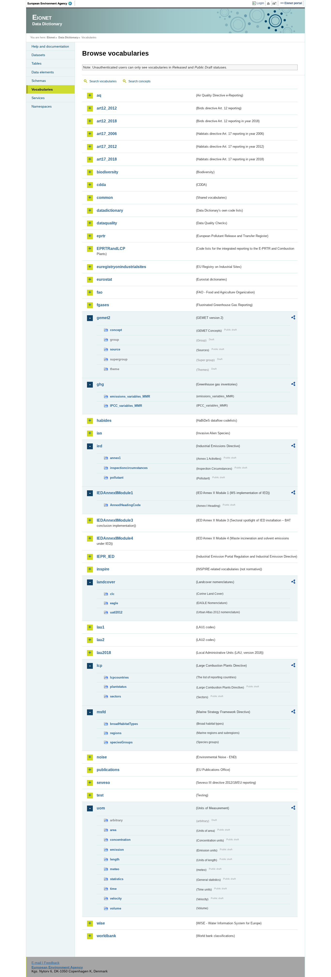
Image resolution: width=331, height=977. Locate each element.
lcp (99, 665)
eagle (114, 603)
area (113, 830)
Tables (36, 63)
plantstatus (118, 686)
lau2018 (104, 653)
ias (99, 433)
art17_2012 (107, 146)
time (113, 889)
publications (108, 770)
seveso (103, 783)
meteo (114, 869)
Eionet (51, 37)
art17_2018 (107, 159)
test (100, 795)
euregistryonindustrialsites (121, 267)
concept (116, 330)
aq (99, 95)
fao (99, 292)
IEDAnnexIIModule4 (115, 538)
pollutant (116, 477)
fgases (103, 305)
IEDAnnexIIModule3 (115, 520)
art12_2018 (107, 121)
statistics (116, 879)
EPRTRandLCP (111, 248)
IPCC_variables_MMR (126, 406)
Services (38, 98)
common (105, 197)
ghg (100, 384)
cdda (101, 185)
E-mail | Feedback (45, 963)
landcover (106, 582)
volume (115, 908)
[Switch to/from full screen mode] (275, 3)
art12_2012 (107, 108)
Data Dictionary (68, 37)
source (115, 349)
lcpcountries (119, 677)
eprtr (101, 236)
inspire (103, 569)
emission (117, 849)
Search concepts (139, 81)
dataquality (107, 223)
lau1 (100, 627)
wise (101, 923)
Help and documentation (50, 46)
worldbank (106, 936)
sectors (115, 696)
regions (115, 733)
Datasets (38, 55)
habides (104, 420)
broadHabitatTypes (124, 724)
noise (102, 757)
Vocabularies (42, 89)
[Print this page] (269, 3)
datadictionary (110, 210)
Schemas (39, 81)
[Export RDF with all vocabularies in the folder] (293, 318)
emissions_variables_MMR (130, 396)
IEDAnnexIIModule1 (115, 493)
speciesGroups (121, 742)
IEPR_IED (106, 556)
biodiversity (107, 172)
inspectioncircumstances (129, 468)
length (114, 859)
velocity (116, 898)
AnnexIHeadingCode (125, 505)
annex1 (115, 458)
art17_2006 (107, 134)
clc (112, 594)
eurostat (104, 279)
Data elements (43, 72)
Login (260, 3)
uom (101, 808)
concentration (120, 839)
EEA (51, 3)
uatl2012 (116, 612)
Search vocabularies (103, 81)
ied (99, 446)
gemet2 (103, 318)
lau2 (100, 640)
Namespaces (42, 106)
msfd (101, 712)
